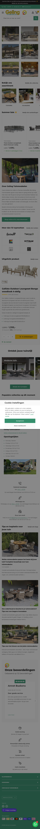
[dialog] (20, 414)
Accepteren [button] (20, 421)
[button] (20, 426)
